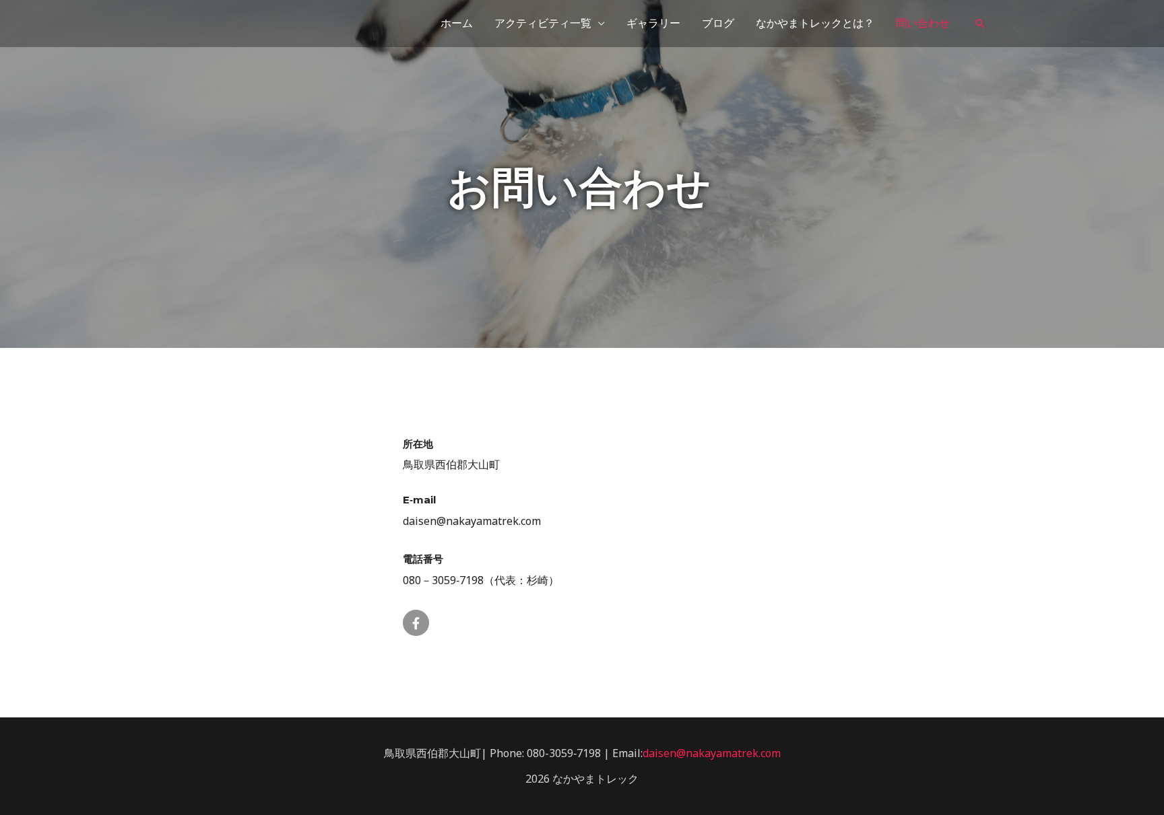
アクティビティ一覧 (542, 23)
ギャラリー (653, 23)
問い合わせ (923, 23)
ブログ (718, 23)
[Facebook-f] (416, 623)
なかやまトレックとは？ (815, 23)
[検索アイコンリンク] (980, 23)
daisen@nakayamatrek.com (712, 753)
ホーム (457, 23)
